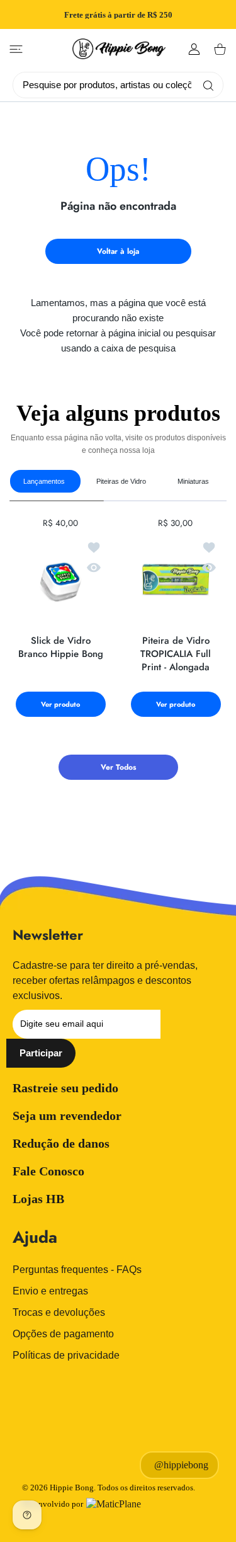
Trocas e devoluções (59, 1312)
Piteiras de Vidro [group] (121, 481)
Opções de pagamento (63, 1333)
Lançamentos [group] (44, 481)
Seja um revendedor (67, 1115)
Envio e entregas (50, 1291)
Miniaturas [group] (193, 481)
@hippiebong (181, 1464)
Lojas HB (38, 1199)
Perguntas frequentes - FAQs (77, 1269)
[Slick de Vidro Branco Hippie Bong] (61, 580)
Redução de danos (61, 1143)
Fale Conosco (48, 1171)
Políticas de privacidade (66, 1355)
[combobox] (123, 84)
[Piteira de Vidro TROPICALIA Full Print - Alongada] (176, 580)
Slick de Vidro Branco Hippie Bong (60, 647)
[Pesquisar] (205, 85)
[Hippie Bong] (119, 48)
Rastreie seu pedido (65, 1088)
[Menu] (16, 49)
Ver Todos (118, 767)
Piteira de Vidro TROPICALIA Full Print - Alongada (175, 654)
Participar (41, 1053)
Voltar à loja (118, 251)
